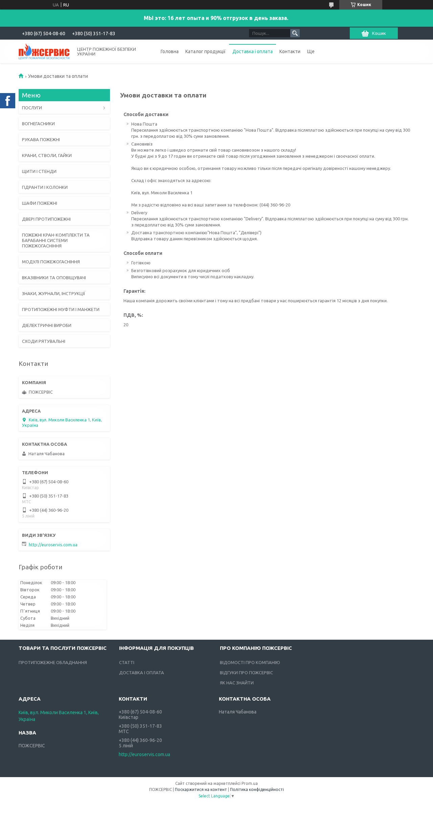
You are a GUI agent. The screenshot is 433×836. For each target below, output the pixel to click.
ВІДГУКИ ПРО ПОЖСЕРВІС (246, 672)
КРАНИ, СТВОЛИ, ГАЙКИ (47, 155)
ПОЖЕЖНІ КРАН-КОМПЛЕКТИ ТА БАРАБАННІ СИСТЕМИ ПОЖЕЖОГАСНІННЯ (56, 240)
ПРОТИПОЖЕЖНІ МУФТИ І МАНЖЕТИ (60, 309)
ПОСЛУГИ (32, 107)
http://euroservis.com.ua (53, 544)
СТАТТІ (126, 662)
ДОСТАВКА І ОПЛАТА (141, 672)
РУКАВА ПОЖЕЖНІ (41, 139)
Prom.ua (250, 783)
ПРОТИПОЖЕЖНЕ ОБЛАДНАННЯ (53, 662)
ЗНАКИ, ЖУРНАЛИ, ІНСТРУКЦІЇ (53, 293)
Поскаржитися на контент (201, 789)
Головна (170, 51)
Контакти (289, 51)
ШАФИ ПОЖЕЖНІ (39, 203)
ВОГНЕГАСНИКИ (38, 123)
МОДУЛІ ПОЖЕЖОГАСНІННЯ (51, 261)
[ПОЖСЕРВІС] (44, 51)
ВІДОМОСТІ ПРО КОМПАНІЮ (250, 662)
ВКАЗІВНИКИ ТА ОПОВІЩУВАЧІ (54, 277)
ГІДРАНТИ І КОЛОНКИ (45, 187)
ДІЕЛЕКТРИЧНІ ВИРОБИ (46, 325)
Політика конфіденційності (257, 789)
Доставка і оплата (252, 51)
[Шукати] (295, 33)
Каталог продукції (205, 51)
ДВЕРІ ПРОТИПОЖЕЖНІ (46, 219)
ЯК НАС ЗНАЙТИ (237, 682)
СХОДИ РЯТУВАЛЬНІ (43, 341)
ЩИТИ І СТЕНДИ (39, 171)
